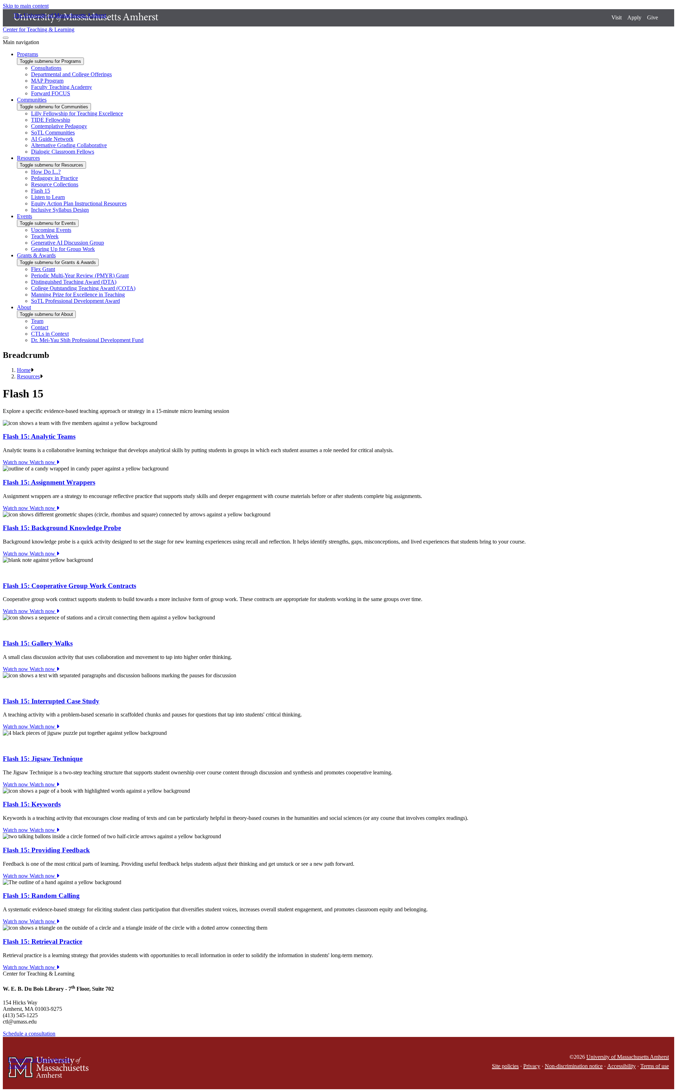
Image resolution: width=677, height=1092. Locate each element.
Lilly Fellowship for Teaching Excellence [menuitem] (77, 113)
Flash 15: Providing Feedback (46, 850)
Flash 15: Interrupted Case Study (51, 701)
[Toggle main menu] (5, 38)
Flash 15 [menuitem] (40, 191)
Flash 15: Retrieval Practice (42, 941)
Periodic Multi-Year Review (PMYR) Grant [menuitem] (80, 275)
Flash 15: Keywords (32, 804)
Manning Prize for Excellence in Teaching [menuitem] (78, 295)
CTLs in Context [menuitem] (50, 334)
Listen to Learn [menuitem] (48, 197)
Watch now (29, 462)
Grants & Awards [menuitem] (36, 255)
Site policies (505, 1066)
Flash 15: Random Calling (41, 895)
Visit (616, 17)
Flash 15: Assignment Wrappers (49, 482)
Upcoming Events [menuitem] (51, 230)
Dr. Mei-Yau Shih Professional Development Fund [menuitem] (87, 340)
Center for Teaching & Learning (38, 29)
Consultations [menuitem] (46, 68)
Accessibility (621, 1066)
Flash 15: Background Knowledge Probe (62, 528)
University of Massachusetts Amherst (627, 1057)
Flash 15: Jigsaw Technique (43, 758)
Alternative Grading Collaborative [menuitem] (69, 145)
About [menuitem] (24, 307)
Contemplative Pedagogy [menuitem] (59, 126)
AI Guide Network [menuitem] (52, 139)
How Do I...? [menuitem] (46, 172)
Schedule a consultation (29, 1034)
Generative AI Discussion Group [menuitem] (67, 243)
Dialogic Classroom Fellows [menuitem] (62, 152)
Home (24, 370)
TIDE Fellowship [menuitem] (50, 120)
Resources (28, 376)
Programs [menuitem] (27, 54)
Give (652, 17)
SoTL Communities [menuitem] (53, 133)
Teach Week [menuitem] (45, 236)
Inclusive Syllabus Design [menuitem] (60, 210)
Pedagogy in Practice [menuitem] (54, 178)
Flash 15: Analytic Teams (39, 436)
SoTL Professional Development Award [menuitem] (75, 301)
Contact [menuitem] (39, 327)
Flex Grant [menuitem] (43, 269)
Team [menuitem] (37, 321)
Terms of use (654, 1066)
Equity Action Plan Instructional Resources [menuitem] (79, 203)
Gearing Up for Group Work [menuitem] (63, 249)
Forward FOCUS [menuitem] (50, 93)
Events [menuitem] (24, 216)
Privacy (531, 1066)
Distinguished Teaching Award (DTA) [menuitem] (73, 282)
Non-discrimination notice (574, 1066)
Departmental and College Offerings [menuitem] (71, 74)
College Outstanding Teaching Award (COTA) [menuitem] (83, 288)
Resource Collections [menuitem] (54, 184)
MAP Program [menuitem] (47, 81)
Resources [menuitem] (28, 158)
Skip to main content (26, 6)
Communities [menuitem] (32, 100)
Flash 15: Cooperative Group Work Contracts (69, 585)
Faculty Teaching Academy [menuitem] (61, 87)
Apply (634, 17)
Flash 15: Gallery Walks (38, 643)
